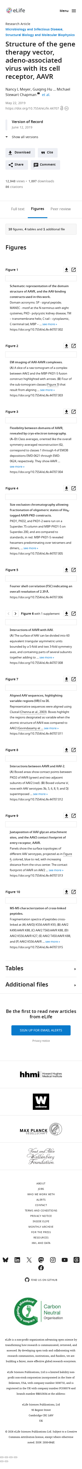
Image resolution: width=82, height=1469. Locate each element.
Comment (49, 166)
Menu (64, 11)
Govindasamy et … (30, 728)
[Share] (6, 1457)
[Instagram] (53, 1262)
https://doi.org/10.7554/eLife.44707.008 (36, 663)
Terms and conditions (41, 1210)
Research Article (17, 24)
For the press (41, 1232)
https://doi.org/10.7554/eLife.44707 (32, 108)
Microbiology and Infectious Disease (33, 29)
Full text (18, 209)
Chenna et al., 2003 (33, 712)
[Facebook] (41, 1270)
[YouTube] (65, 1262)
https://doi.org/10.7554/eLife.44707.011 (36, 733)
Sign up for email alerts (41, 1030)
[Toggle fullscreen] (11, 1457)
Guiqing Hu (42, 89)
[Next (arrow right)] (6, 1461)
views (15, 181)
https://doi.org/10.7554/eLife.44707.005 (36, 553)
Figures (37, 209)
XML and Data (41, 1243)
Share (19, 164)
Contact (41, 1205)
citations (14, 187)
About (41, 1183)
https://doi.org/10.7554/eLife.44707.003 (36, 395)
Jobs (41, 1189)
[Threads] (76, 1262)
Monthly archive (41, 1227)
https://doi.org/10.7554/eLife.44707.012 (36, 799)
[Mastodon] (41, 1262)
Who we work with (41, 1194)
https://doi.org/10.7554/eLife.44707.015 (36, 947)
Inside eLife (41, 1221)
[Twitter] (29, 1262)
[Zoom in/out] (15, 1457)
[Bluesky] (5, 1262)
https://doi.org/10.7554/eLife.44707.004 (36, 472)
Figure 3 (52, 384)
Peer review (61, 209)
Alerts (41, 1200)
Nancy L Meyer (18, 89)
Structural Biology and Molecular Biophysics (40, 35)
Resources (41, 1237)
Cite (50, 152)
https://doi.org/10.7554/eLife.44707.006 (36, 597)
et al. (46, 95)
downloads (41, 181)
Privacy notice (41, 1041)
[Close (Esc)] (2, 1457)
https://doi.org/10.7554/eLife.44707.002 (36, 329)
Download (23, 152)
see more (48, 324)
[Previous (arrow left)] (2, 1461)
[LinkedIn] (17, 1262)
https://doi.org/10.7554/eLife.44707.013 (36, 875)
